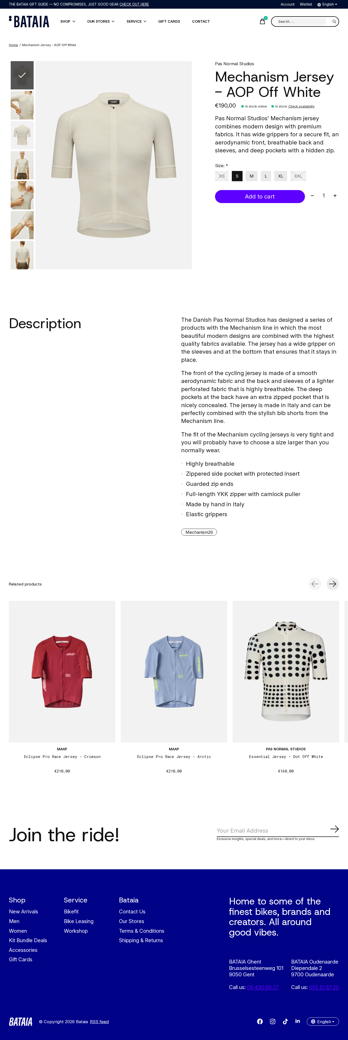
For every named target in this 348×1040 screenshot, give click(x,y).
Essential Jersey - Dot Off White (286, 756)
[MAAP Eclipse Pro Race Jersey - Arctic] (174, 671)
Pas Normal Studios (234, 63)
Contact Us (132, 911)
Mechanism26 (199, 532)
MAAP (62, 749)
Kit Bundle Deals (28, 940)
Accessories (23, 950)
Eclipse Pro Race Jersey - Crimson (62, 756)
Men (14, 921)
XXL (298, 176)
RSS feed (99, 1021)
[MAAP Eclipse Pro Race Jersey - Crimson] (62, 671)
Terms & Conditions (141, 931)
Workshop (76, 931)
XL (280, 176)
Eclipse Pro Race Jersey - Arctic (174, 756)
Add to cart (260, 196)
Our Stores (131, 921)
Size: (221, 165)
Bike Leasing (78, 921)
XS (222, 176)
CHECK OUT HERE (134, 4)
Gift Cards (20, 959)
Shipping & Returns (141, 940)
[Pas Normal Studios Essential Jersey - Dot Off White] (286, 671)
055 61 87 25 (324, 987)
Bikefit (71, 911)
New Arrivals (23, 911)
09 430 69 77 (262, 987)
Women (18, 931)
